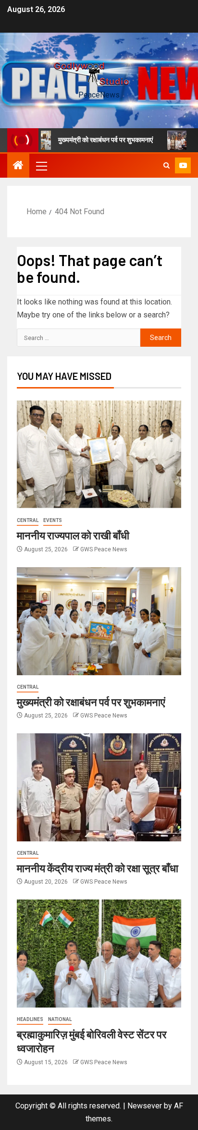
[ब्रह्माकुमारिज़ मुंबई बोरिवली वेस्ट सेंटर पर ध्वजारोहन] (99, 953)
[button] (40, 166)
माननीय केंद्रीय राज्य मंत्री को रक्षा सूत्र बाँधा (97, 868)
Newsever (144, 1105)
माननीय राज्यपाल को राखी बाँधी (73, 535)
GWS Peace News (103, 549)
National (60, 1019)
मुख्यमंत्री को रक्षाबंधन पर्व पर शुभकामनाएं (96, 140)
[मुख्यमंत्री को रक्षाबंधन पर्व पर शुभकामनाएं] (99, 621)
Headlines (30, 1019)
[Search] (167, 166)
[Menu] (40, 166)
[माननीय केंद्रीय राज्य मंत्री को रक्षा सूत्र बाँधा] (99, 787)
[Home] (18, 166)
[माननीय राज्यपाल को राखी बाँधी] (99, 455)
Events (52, 520)
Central (27, 520)
